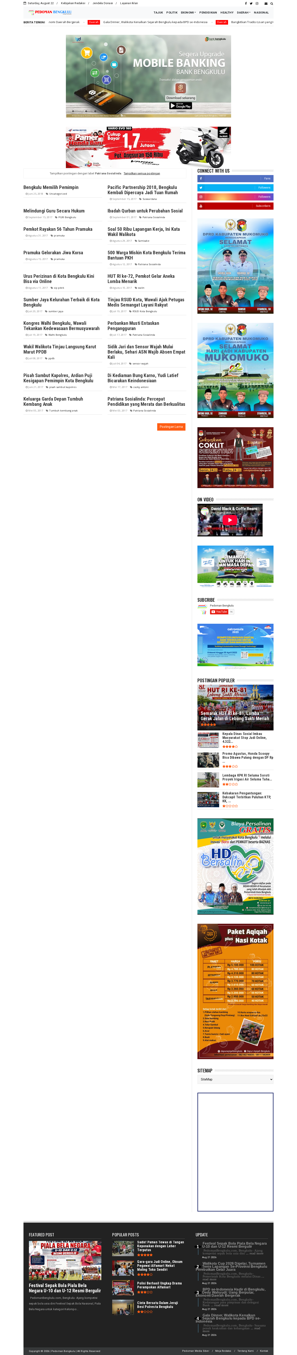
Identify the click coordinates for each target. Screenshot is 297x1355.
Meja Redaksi (223, 1351)
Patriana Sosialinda (154, 217)
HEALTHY (226, 12)
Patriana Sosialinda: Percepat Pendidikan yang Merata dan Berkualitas (146, 401)
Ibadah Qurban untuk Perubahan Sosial (145, 211)
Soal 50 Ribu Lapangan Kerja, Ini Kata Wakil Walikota (144, 231)
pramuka (59, 235)
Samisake (143, 240)
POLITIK (171, 12)
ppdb (51, 358)
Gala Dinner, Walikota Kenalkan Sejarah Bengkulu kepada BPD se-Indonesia (89, 22)
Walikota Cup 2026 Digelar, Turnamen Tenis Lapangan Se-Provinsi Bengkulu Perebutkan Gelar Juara (231, 1266)
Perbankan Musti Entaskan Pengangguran (133, 325)
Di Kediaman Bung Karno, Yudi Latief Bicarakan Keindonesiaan (143, 378)
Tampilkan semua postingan (142, 173)
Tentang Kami (245, 1351)
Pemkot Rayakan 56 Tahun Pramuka (57, 229)
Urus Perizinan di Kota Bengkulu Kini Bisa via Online (58, 278)
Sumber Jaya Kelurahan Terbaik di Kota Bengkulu (61, 302)
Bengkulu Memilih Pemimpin (50, 187)
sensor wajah (140, 363)
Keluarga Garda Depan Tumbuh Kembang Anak (53, 401)
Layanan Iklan (129, 3)
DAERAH (243, 12)
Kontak (264, 1351)
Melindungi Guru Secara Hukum (54, 211)
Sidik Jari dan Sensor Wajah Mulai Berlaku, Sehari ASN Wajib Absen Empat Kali (146, 352)
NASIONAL (261, 12)
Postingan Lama (171, 426)
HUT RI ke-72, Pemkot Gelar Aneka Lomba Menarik (141, 278)
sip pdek (59, 287)
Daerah (155, 22)
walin (141, 287)
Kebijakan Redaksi (73, 3)
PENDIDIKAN (208, 12)
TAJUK (158, 12)
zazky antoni (140, 387)
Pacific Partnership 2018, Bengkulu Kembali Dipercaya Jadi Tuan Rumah (143, 190)
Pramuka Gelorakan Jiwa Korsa (53, 252)
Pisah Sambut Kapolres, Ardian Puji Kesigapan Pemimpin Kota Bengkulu (58, 378)
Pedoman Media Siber (195, 1351)
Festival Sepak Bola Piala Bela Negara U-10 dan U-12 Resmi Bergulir (65, 1288)
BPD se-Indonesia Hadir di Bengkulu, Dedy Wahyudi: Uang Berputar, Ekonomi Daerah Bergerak (230, 1292)
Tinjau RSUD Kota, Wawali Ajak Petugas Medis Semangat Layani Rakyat (146, 302)
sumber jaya (55, 311)
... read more (255, 1253)
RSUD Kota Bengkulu (145, 311)
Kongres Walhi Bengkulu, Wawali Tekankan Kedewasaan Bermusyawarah (61, 325)
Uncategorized (58, 193)
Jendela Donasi (103, 3)
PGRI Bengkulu (67, 217)
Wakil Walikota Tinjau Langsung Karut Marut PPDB (59, 349)
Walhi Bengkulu (57, 334)
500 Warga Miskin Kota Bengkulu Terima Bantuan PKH (146, 255)
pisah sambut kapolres (62, 387)
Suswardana (150, 199)
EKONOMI (187, 12)
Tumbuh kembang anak (63, 410)
